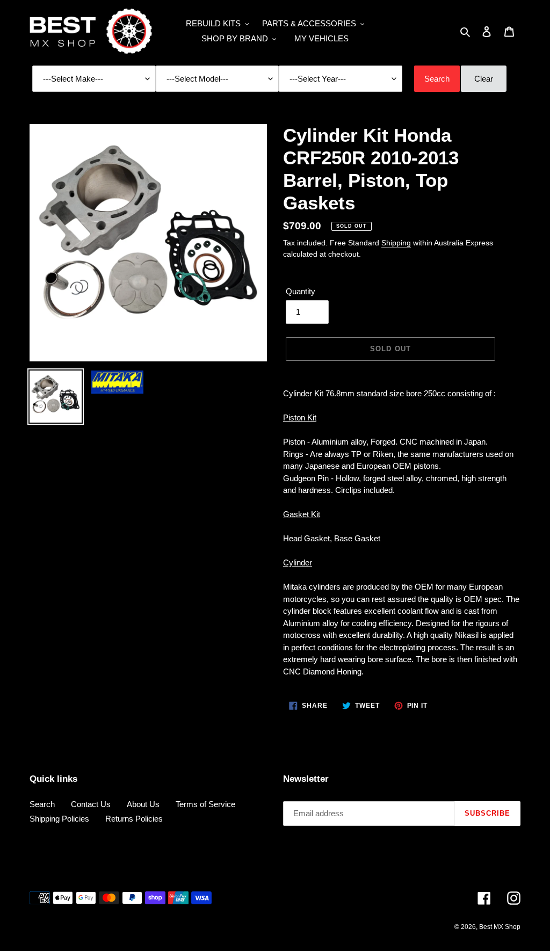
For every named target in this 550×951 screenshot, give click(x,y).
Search (42, 804)
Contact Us (91, 804)
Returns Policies (134, 818)
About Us (143, 804)
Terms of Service (205, 804)
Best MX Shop (499, 927)
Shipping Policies (59, 818)
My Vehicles (321, 38)
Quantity (300, 291)
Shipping (396, 242)
